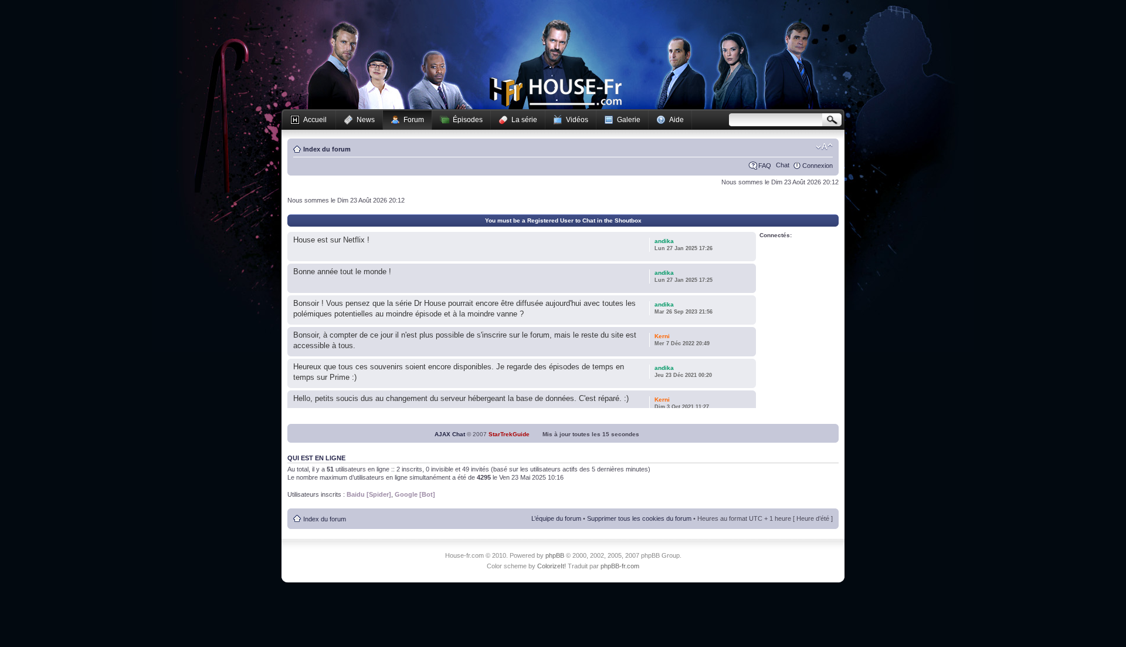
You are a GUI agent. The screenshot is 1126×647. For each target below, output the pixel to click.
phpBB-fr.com (620, 566)
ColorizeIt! (551, 566)
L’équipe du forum (556, 518)
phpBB (554, 555)
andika (664, 241)
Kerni (662, 336)
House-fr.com (556, 92)
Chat (782, 165)
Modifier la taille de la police (824, 146)
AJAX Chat (450, 434)
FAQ (764, 165)
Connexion (817, 165)
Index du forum (327, 149)
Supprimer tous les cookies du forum (639, 518)
